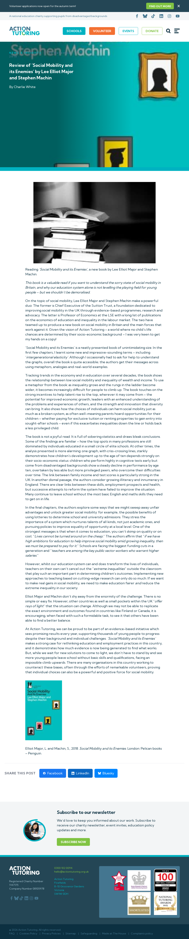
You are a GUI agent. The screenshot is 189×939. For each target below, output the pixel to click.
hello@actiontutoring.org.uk (71, 871)
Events (128, 31)
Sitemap (71, 933)
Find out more (160, 6)
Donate (152, 31)
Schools (74, 31)
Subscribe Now (73, 842)
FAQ (12, 933)
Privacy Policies (51, 933)
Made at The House (114, 933)
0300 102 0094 (63, 868)
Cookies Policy (28, 933)
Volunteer (102, 31)
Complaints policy (142, 933)
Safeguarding (89, 933)
